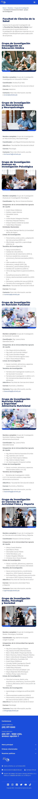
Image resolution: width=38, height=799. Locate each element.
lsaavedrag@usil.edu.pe (12, 391)
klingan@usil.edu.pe (11, 710)
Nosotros (10, 8)
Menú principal (7, 744)
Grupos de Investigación (21, 8)
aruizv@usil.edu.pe (10, 95)
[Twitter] (21, 785)
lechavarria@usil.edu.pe (12, 154)
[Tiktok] (30, 785)
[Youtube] (26, 785)
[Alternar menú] (34, 2)
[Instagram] (12, 785)
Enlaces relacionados (9, 749)
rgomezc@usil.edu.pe (11, 590)
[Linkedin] (8, 785)
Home (4, 8)
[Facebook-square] (17, 785)
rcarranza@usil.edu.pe (12, 294)
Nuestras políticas (8, 753)
